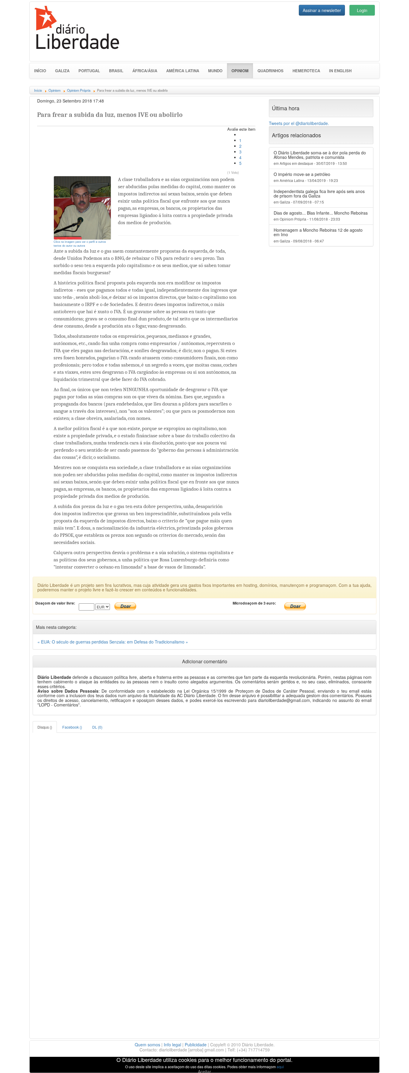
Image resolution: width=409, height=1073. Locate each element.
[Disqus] (204, 808)
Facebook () (72, 727)
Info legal (172, 1045)
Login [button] (362, 10)
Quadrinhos (270, 70)
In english (340, 70)
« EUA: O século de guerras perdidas (73, 642)
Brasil (116, 70)
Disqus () (44, 727)
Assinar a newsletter (322, 10)
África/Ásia (144, 70)
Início (40, 70)
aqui (280, 1066)
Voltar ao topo (391, 1061)
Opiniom (242, 70)
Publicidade (196, 1045)
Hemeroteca (306, 70)
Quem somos (147, 1045)
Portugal (89, 70)
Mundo (215, 70)
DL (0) (97, 727)
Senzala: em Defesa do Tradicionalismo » (148, 642)
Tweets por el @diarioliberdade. (299, 123)
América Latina (182, 70)
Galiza (62, 70)
